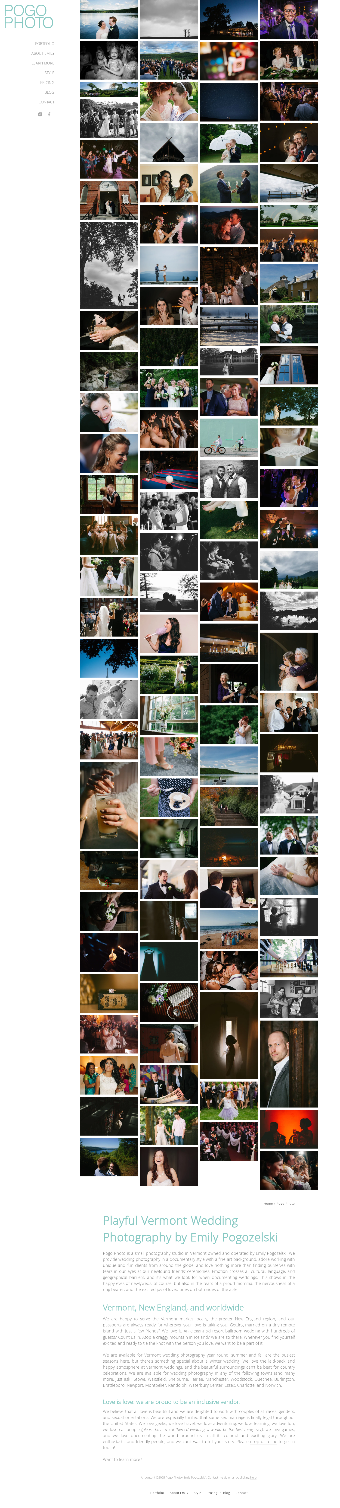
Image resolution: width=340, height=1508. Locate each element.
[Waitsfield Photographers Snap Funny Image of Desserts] (289, 60)
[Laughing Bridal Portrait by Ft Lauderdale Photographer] (169, 1166)
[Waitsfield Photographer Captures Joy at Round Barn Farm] (229, 276)
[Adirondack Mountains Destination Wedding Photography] (169, 838)
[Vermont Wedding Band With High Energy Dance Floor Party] (289, 101)
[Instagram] (40, 114)
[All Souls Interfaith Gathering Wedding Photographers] (169, 592)
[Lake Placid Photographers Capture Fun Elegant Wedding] (289, 488)
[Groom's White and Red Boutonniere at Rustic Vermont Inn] (109, 870)
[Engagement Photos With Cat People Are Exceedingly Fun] (289, 999)
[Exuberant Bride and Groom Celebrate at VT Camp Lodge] (109, 159)
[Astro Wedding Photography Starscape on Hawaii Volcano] (229, 102)
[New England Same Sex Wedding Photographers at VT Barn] (289, 324)
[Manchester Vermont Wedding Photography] (289, 794)
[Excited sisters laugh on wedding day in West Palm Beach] (169, 183)
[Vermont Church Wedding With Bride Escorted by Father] (109, 200)
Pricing (47, 82)
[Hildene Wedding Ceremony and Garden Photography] (109, 89)
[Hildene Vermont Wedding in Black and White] (229, 361)
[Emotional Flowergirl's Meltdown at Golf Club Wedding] (109, 60)
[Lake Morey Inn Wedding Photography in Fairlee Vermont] (229, 765)
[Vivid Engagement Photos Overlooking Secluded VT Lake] (109, 1157)
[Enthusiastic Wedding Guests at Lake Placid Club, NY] (109, 740)
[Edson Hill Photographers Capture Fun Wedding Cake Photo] (169, 306)
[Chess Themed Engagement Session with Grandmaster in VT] (289, 958)
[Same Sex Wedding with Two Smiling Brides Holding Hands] (109, 1034)
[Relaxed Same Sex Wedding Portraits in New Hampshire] (229, 724)
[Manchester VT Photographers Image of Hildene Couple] (109, 265)
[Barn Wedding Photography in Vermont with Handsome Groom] (289, 1064)
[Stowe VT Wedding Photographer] (289, 917)
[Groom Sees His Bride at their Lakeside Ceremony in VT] (289, 835)
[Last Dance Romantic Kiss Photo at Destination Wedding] (229, 970)
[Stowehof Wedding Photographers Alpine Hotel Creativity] (169, 142)
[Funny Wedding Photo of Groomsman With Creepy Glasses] (289, 19)
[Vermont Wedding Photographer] (109, 19)
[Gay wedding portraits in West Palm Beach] (109, 699)
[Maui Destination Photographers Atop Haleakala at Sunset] (229, 225)
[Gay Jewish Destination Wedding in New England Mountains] (169, 60)
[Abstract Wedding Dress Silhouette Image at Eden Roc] (169, 961)
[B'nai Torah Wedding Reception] (289, 529)
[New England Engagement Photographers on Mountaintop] (169, 265)
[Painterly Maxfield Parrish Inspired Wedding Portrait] (289, 406)
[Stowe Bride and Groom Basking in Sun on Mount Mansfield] (169, 347)
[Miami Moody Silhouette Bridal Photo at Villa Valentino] (229, 1035)
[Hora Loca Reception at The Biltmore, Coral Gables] (169, 224)
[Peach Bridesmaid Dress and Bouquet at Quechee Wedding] (169, 756)
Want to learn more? (122, 1459)
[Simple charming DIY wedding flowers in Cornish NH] (169, 715)
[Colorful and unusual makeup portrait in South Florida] (229, 61)
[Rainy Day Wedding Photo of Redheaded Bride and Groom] (229, 143)
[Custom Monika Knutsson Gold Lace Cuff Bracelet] (289, 876)
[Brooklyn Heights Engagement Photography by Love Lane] (169, 1125)
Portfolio (44, 43)
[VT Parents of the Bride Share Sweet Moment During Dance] (229, 397)
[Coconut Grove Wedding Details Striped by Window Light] (169, 1002)
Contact (46, 102)
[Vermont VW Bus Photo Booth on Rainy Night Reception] (289, 753)
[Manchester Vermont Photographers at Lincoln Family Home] (169, 552)
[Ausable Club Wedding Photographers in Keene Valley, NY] (289, 570)
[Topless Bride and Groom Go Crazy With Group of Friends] (169, 429)
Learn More (43, 63)
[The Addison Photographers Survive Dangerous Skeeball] (169, 470)
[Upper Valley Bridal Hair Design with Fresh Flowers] (109, 911)
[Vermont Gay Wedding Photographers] (169, 101)
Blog (49, 92)
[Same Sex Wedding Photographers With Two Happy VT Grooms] (229, 184)
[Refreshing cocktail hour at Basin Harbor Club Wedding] (109, 805)
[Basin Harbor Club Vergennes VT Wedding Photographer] (229, 847)
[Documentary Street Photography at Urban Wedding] (109, 617)
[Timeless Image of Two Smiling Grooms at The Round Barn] (229, 479)
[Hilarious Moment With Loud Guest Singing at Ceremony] (229, 1141)
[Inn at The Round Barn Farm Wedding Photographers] (289, 283)
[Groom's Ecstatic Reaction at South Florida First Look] (169, 879)
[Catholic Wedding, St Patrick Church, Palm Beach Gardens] (229, 643)
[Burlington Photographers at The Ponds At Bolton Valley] (289, 611)
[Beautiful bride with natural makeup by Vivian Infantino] (109, 412)
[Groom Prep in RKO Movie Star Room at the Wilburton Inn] (289, 712)
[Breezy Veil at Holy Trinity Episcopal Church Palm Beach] (169, 1043)
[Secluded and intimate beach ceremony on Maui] (229, 929)
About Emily (42, 53)
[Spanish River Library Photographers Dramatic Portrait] (109, 1116)
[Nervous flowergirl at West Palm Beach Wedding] (109, 576)
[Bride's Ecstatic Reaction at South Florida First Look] (229, 888)
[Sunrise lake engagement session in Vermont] (229, 326)
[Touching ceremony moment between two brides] (169, 511)
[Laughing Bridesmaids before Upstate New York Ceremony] (109, 535)
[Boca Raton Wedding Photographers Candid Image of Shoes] (229, 520)
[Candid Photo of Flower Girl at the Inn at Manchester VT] (229, 560)
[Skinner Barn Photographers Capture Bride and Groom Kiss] (109, 494)
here (253, 1477)
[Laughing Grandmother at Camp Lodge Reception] (229, 683)
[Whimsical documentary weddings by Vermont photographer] (169, 797)
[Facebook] (49, 114)
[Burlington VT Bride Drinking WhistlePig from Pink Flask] (109, 330)
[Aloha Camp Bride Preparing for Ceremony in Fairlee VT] (289, 365)
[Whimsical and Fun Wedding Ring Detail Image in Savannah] (109, 993)
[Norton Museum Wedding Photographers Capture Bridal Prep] (169, 920)
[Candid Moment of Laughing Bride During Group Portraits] (109, 453)
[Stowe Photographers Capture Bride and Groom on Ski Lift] (289, 183)
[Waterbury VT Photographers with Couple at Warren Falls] (109, 371)
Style (49, 72)
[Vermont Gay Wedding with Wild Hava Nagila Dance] (289, 245)
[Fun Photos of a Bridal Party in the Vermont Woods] (169, 388)
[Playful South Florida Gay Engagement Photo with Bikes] (229, 438)
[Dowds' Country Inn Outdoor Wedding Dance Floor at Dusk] (229, 20)
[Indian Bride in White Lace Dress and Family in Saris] (109, 1075)
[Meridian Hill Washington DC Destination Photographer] (229, 806)
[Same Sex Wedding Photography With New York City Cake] (229, 602)
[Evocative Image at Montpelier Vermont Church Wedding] (109, 658)
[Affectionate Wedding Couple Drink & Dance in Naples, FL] (289, 1170)
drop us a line (263, 1441)
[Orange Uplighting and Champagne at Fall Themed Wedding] (289, 1129)
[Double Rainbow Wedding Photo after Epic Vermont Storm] (289, 216)
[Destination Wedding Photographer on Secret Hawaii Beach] (109, 118)
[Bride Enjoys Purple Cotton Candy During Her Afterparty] (169, 634)
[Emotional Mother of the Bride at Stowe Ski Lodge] (289, 662)
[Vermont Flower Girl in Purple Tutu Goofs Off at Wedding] (229, 1101)
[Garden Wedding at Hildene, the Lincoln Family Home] (169, 675)
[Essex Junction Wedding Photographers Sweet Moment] (289, 142)
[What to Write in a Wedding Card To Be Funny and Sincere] (289, 447)
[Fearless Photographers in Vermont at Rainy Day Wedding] (169, 19)
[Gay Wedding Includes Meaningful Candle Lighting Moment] (109, 952)
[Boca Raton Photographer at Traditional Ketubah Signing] (169, 1084)
